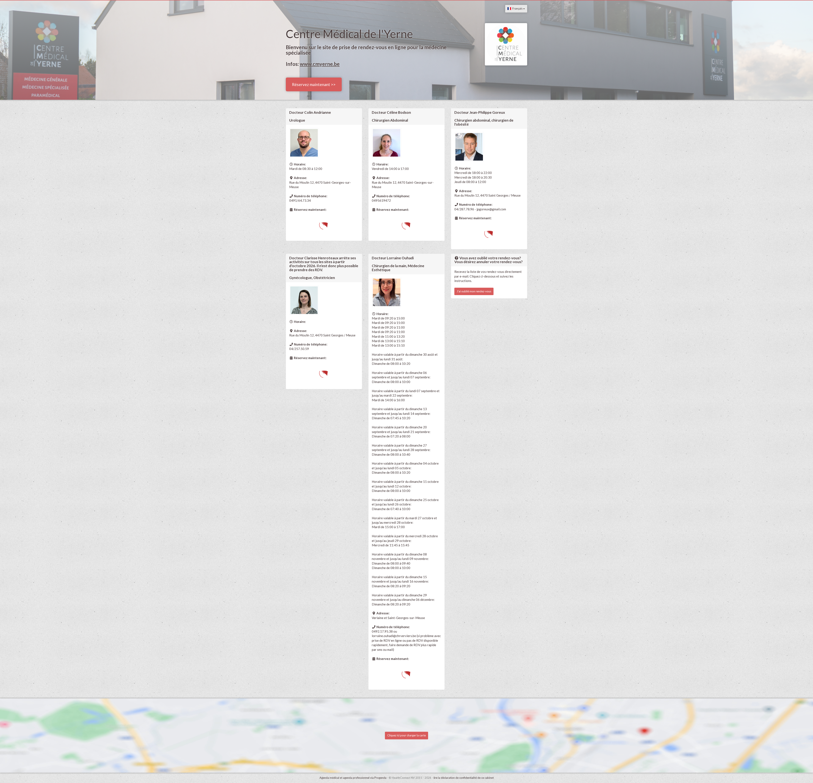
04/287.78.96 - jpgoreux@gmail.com (480, 209)
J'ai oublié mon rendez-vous (474, 291)
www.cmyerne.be (320, 64)
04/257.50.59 (299, 349)
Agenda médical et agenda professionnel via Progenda (352, 777)
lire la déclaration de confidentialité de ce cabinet (464, 777)
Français (517, 8)
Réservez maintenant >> (314, 84)
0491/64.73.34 (300, 200)
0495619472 (381, 200)
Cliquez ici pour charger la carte (406, 735)
